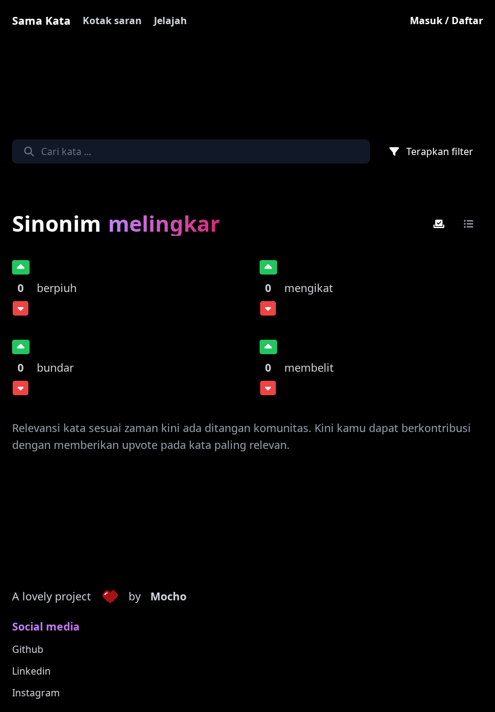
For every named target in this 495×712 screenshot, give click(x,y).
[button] (110, 597)
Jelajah (170, 20)
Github (27, 649)
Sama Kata (41, 20)
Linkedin (31, 671)
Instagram (36, 692)
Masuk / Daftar (446, 20)
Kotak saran (112, 20)
